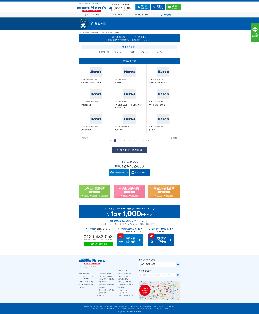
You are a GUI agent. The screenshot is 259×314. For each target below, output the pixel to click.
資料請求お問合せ (160, 7)
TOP (80, 270)
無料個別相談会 (123, 279)
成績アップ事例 (123, 270)
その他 (159, 52)
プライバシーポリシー (125, 295)
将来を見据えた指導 (86, 284)
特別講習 (131, 52)
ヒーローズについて (86, 276)
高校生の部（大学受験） (107, 290)
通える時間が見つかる (87, 282)
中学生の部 (102, 282)
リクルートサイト (124, 290)
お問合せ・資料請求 (125, 282)
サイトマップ (122, 293)
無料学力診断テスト (125, 273)
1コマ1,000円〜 (85, 279)
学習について (146, 52)
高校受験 (134, 196)
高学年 (94, 196)
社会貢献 (83, 287)
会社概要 (121, 287)
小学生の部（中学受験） (107, 279)
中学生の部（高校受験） (107, 284)
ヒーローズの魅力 (85, 273)
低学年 (86, 196)
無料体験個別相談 (144, 7)
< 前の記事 (84, 138)
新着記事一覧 (104, 52)
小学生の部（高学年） (106, 276)
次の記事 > (175, 138)
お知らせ (118, 52)
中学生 (125, 196)
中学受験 (104, 196)
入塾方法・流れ (102, 293)
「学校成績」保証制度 (125, 284)
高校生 (159, 196)
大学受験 (169, 196)
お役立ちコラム (123, 276)
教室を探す (100, 295)
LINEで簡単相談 (175, 7)
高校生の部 (102, 287)
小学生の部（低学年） (106, 273)
